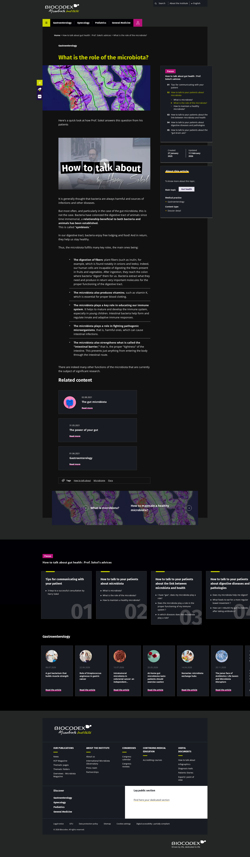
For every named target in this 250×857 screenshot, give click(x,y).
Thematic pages (61, 765)
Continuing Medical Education (154, 750)
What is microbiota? (183, 99)
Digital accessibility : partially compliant (153, 823)
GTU (71, 823)
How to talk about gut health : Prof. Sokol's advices (86, 35)
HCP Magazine (60, 760)
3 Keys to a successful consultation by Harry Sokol (66, 592)
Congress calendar (126, 758)
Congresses (129, 748)
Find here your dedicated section (152, 800)
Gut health (186, 189)
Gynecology (83, 22)
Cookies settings (124, 823)
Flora (110, 480)
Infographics (184, 764)
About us (90, 756)
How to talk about (82, 480)
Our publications (63, 748)
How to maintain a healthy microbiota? (121, 600)
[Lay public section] (137, 23)
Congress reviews (126, 765)
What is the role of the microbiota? (190, 103)
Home (57, 35)
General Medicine (121, 22)
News (56, 756)
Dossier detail (174, 210)
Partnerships (92, 772)
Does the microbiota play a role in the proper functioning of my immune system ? (176, 606)
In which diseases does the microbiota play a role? (176, 616)
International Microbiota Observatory (98, 762)
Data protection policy (88, 823)
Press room (91, 767)
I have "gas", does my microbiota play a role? (177, 597)
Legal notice (58, 823)
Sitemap (107, 823)
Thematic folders (61, 769)
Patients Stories (185, 772)
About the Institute (179, 3)
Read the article (53, 689)
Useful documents (184, 750)
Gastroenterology (62, 22)
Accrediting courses (152, 760)
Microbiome (99, 480)
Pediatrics (100, 22)
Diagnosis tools (185, 768)
